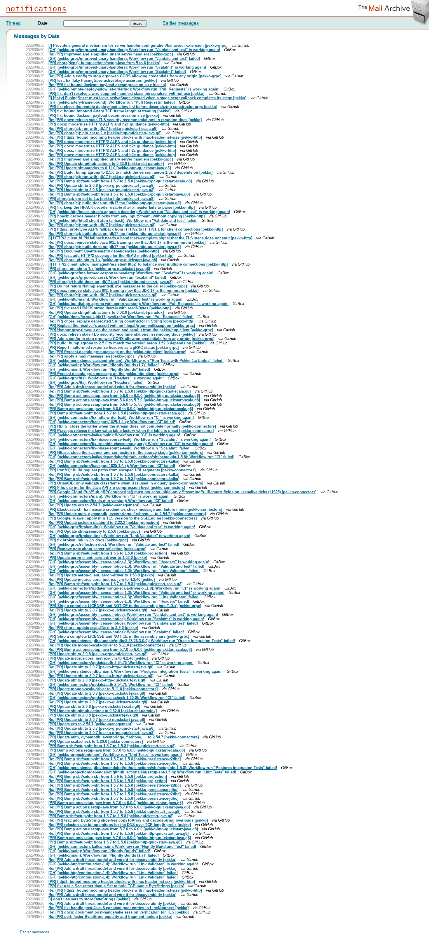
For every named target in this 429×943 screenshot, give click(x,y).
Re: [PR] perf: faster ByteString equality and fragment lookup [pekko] (110, 916)
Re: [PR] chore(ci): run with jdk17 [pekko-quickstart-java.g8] (101, 177)
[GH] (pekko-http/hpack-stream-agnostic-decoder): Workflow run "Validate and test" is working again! (139, 212)
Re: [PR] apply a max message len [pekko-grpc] (91, 356)
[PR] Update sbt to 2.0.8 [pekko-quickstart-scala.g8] (94, 706)
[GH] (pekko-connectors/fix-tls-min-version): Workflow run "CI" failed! (110, 500)
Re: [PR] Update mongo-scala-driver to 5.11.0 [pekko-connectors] (106, 645)
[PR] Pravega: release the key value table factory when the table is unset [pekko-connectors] (131, 430)
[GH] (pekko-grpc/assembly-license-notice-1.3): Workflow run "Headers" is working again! (128, 562)
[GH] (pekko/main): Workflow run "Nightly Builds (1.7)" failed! (103, 365)
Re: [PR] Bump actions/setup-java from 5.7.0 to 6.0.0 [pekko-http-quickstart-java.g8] (123, 829)
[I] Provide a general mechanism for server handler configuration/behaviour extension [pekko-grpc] (137, 45)
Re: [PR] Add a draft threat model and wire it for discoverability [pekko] (112, 387)
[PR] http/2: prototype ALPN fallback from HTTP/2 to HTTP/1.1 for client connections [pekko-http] (135, 229)
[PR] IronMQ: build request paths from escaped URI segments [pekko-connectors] (122, 470)
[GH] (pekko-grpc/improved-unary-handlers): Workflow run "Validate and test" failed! (124, 58)
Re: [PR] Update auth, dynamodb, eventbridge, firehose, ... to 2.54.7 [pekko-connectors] (127, 514)
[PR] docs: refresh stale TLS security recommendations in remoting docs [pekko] (121, 334)
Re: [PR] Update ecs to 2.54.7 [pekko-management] (93, 505)
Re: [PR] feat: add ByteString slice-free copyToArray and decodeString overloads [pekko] (128, 820)
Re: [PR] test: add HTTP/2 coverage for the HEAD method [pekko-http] (110, 255)
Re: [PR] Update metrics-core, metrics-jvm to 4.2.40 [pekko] (101, 579)
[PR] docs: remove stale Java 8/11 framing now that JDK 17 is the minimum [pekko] (123, 290)
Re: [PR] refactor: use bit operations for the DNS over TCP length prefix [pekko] (119, 824)
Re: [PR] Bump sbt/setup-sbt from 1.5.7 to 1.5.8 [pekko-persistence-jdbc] (113, 763)
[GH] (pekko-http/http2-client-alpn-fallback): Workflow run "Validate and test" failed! (123, 220)
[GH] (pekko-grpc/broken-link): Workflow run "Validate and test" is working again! (121, 527)
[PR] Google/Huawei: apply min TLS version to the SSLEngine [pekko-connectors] (122, 518)
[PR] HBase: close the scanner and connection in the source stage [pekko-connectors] (125, 452)
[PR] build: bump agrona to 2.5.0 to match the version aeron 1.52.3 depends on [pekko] (126, 343)
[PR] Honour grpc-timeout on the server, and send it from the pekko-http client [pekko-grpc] (130, 330)
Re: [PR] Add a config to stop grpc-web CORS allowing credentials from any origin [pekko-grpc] (134, 76)
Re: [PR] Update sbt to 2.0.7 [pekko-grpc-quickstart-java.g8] (101, 728)
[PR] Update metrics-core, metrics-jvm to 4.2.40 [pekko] (98, 658)
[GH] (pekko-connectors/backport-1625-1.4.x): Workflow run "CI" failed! (111, 422)
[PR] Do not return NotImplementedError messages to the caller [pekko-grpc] (117, 286)
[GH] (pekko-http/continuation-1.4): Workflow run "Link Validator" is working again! (123, 864)
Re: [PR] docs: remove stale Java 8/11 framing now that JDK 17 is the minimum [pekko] (126, 242)
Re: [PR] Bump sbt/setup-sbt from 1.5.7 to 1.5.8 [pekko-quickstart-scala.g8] (115, 584)
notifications (36, 8)
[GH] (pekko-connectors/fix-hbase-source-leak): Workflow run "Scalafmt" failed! (119, 448)
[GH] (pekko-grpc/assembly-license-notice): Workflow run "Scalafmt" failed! (116, 632)
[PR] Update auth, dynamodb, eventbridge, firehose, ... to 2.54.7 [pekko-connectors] (123, 737)
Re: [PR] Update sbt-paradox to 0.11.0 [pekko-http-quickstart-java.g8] (109, 168)
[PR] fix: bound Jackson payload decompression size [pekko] (103, 115)
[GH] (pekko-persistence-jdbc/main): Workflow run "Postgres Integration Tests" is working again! (135, 671)
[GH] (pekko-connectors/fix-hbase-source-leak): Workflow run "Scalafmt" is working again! (129, 439)
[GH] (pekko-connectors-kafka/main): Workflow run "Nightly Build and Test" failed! (122, 846)
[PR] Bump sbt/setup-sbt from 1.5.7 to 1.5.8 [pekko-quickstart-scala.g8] (111, 746)
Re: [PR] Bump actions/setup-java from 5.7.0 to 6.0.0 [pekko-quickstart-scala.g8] (120, 649)
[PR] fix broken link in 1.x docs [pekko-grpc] (88, 540)
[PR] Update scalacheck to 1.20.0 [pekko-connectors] (95, 741)
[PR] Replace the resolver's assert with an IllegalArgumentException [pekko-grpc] (121, 325)
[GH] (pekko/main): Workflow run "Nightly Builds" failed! (99, 369)
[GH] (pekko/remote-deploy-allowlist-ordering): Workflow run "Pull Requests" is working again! (133, 89)
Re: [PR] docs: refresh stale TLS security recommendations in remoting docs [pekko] (125, 120)
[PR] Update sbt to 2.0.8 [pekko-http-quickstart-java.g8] (97, 680)
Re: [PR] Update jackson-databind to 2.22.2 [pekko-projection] (103, 522)
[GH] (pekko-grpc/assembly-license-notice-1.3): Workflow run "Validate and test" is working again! (136, 592)
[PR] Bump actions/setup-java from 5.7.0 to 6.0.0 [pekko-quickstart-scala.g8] (116, 750)
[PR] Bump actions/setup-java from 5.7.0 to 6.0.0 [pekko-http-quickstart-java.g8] (119, 838)
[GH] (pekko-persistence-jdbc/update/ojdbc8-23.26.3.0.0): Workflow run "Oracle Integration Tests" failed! (141, 641)
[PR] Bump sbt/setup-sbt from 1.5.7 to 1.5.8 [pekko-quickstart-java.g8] (110, 816)
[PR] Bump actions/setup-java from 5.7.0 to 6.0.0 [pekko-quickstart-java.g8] (115, 803)
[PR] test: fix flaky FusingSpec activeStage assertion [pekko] (102, 80)
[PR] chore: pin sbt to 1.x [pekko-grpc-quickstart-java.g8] (99, 268)
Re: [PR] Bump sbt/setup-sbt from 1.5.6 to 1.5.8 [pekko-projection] (107, 553)
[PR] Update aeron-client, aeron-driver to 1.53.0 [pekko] (97, 557)
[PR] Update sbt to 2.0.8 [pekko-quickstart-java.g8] (93, 715)
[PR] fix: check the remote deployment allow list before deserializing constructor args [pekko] (132, 106)
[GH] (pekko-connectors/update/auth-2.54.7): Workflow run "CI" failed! (110, 684)
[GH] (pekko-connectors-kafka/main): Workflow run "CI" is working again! (114, 435)
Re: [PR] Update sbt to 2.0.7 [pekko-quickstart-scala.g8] (97, 610)
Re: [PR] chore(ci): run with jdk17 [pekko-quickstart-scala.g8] (102, 128)
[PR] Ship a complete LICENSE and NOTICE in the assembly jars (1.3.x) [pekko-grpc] (124, 606)
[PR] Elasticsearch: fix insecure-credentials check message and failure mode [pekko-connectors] (135, 509)
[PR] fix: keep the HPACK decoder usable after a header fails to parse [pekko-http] (121, 207)
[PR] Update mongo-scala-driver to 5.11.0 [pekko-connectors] (103, 689)
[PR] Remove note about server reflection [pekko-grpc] (97, 549)
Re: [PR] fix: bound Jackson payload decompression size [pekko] (107, 85)
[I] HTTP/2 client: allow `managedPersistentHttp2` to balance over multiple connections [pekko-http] (138, 264)
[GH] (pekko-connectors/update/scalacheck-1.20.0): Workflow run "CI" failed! (116, 698)
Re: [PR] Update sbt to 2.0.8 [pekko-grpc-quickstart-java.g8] (101, 185)
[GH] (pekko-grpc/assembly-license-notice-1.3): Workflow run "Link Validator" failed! (124, 571)
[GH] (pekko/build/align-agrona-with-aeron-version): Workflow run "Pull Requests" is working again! (138, 303)
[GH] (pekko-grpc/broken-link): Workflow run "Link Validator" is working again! (119, 536)
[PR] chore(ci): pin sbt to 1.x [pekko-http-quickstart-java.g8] (101, 198)
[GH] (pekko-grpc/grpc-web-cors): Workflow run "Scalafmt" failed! (107, 277)
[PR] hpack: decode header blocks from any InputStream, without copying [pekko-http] (126, 216)
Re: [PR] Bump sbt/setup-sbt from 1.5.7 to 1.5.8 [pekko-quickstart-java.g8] (114, 811)
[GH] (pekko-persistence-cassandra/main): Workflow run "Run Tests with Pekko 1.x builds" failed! (136, 360)
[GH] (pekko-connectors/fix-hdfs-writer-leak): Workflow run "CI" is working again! (121, 417)
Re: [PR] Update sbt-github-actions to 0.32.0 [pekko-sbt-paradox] (106, 163)
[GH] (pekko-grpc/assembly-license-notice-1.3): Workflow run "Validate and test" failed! (126, 566)
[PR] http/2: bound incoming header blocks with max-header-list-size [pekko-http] (121, 881)
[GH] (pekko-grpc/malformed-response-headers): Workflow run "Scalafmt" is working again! (130, 273)
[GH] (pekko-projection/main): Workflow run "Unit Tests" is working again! (115, 754)
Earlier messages (181, 23)
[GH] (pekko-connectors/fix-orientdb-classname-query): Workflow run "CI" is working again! (130, 444)
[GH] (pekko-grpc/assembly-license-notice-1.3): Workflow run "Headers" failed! (118, 601)
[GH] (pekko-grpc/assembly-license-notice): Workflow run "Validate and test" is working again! (133, 614)
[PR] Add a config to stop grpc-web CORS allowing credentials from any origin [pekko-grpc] (131, 339)
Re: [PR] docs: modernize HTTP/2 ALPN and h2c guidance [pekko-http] (112, 142)
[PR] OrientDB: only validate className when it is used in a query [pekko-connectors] (125, 483)
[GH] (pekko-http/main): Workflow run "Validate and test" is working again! (115, 299)
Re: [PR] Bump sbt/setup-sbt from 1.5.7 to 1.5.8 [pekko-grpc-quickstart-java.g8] (119, 194)
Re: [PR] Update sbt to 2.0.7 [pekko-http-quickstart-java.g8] (100, 667)
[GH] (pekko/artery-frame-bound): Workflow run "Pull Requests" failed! (111, 102)
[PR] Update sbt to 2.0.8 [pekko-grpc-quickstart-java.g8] (97, 654)
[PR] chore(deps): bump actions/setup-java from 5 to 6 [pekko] (104, 63)
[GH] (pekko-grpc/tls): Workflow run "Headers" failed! (96, 382)
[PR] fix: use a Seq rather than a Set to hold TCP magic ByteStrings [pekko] (116, 886)
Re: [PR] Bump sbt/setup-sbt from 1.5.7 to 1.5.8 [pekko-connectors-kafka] (113, 461)
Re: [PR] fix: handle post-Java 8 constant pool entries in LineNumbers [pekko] (118, 908)
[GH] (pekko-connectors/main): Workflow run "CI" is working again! (109, 496)
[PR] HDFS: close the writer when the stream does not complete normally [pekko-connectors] (132, 426)
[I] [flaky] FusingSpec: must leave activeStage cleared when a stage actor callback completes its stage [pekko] (147, 98)
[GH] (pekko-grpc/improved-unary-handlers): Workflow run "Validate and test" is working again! (134, 50)
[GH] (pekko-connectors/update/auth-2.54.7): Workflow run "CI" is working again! (120, 662)
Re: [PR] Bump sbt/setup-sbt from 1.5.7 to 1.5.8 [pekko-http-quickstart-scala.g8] (119, 391)
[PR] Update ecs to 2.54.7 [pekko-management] (90, 724)
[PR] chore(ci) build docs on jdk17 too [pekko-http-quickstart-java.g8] (110, 282)
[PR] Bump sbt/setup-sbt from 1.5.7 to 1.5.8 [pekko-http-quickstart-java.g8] (115, 842)
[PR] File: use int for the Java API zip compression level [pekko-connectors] (116, 487)
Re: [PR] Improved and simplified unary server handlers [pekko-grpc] (110, 54)
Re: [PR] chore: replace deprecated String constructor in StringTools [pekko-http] (121, 321)
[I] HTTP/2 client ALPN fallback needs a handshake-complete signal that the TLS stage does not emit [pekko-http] (150, 238)
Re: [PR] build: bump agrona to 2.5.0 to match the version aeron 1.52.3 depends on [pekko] (130, 172)
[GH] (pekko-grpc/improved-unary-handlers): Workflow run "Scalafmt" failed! (117, 71)
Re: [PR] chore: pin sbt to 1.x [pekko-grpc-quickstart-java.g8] (102, 260)
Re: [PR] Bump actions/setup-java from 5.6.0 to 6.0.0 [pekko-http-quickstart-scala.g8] (124, 395)
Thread (13, 23)
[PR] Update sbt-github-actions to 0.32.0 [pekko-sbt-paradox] (102, 711)
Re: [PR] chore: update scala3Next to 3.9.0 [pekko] (93, 627)
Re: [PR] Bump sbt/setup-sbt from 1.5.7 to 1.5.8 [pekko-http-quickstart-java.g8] (118, 833)
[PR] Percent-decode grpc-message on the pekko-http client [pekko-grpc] (113, 374)
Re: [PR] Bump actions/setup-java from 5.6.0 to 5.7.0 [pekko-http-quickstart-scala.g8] (124, 400)
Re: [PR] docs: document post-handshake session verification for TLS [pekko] (118, 912)
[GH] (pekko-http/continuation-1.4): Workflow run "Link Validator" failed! (113, 873)
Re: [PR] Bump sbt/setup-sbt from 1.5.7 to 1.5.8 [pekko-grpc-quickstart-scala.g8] (120, 181)
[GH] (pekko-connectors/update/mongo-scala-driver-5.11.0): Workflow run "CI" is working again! (134, 588)
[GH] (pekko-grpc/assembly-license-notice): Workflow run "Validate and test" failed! (123, 623)
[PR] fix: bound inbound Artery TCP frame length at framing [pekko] (109, 111)
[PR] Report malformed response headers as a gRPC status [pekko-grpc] (113, 347)
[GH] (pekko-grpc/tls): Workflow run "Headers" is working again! (106, 378)
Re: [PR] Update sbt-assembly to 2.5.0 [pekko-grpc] (94, 531)
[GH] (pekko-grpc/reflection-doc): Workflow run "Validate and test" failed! (113, 544)
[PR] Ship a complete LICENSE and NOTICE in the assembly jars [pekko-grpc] (118, 636)
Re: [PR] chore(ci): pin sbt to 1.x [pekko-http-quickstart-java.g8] (104, 133)
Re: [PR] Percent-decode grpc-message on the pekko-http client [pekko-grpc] (117, 352)
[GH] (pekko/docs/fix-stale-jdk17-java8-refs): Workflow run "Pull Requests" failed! (120, 317)
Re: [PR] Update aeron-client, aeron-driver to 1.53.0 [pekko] (101, 575)
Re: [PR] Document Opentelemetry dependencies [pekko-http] (103, 251)
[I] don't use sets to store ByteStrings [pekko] (89, 899)
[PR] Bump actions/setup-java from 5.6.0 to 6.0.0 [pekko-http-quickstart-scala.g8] (120, 409)
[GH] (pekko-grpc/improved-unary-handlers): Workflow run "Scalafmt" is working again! (127, 67)
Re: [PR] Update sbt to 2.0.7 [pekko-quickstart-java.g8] (96, 693)
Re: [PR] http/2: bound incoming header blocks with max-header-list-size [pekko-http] (125, 137)
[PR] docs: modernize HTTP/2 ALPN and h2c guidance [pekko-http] (108, 124)
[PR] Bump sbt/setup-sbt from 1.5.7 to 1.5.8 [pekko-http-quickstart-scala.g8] (116, 413)
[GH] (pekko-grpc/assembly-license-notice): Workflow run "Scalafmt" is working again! (126, 619)
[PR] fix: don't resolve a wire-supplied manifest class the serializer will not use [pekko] (126, 93)
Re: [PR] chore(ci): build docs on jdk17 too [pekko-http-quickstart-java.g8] (114, 203)
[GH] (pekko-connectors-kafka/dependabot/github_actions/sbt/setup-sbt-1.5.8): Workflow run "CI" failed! (141, 457)
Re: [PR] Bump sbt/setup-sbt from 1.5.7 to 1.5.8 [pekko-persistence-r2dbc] (114, 759)
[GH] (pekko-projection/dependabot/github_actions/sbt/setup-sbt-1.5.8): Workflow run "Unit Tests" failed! (142, 772)
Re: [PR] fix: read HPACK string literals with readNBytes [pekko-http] (109, 308)
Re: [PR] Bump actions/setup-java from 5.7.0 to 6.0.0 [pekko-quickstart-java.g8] (119, 807)
